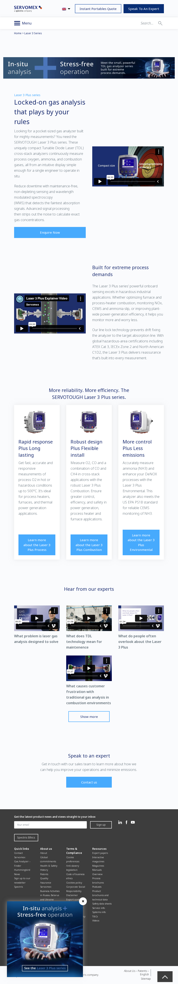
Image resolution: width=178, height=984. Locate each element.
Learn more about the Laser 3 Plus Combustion (89, 545)
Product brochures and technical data (100, 895)
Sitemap (146, 979)
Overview (97, 874)
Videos (95, 920)
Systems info (99, 912)
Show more (89, 716)
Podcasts (96, 886)
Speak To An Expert (143, 8)
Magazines (98, 865)
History (44, 869)
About (43, 853)
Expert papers (100, 853)
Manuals (97, 869)
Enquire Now (50, 232)
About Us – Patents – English (136, 972)
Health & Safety (48, 865)
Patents (44, 874)
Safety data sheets (102, 903)
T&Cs (95, 916)
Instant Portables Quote (98, 8)
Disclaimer (72, 895)
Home (17, 33)
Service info (98, 908)
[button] (160, 23)
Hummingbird (22, 869)
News (17, 874)
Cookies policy (74, 882)
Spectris (18, 886)
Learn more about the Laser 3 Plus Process (37, 545)
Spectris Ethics (26, 837)
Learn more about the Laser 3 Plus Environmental (141, 542)
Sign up (101, 825)
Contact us (89, 782)
